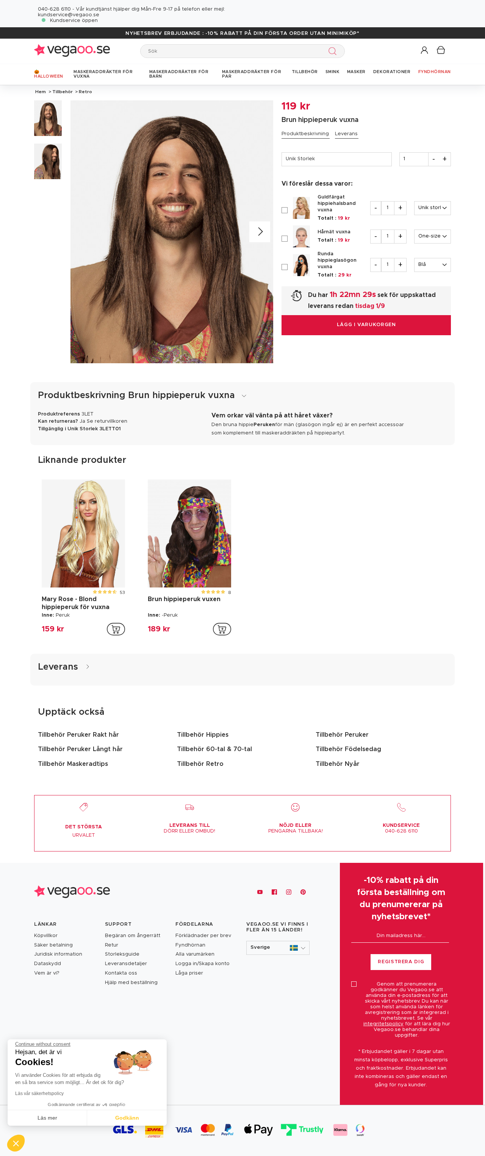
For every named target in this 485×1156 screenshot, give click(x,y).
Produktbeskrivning (305, 133)
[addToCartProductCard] (116, 629)
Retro (85, 91)
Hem (40, 91)
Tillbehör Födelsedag (348, 749)
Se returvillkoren (107, 421)
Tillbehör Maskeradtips (73, 764)
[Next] (259, 232)
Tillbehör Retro (200, 764)
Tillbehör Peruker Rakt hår (78, 735)
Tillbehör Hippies (202, 735)
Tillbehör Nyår (338, 764)
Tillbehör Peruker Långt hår (80, 749)
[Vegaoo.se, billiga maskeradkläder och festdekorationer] (72, 51)
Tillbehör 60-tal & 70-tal (214, 749)
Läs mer (47, 1118)
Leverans (346, 133)
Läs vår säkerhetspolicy (39, 1093)
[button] (425, 50)
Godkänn (127, 1118)
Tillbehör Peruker (342, 735)
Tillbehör (62, 91)
